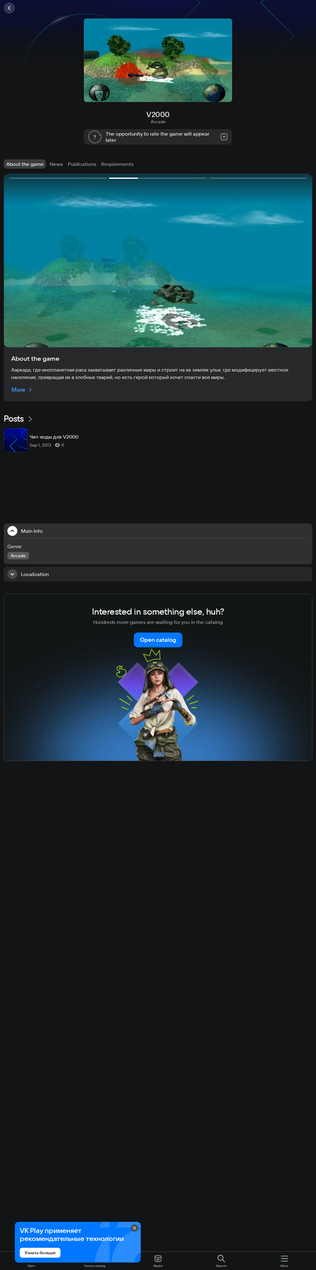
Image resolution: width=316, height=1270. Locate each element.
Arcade (158, 121)
